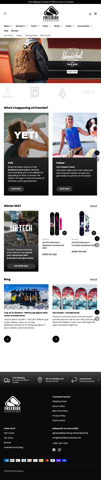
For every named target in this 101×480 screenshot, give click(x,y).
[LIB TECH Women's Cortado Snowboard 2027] (84, 223)
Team (19, 35)
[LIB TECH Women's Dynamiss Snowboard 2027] (55, 223)
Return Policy (58, 406)
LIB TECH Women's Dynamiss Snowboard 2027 (53, 245)
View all (93, 206)
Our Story (8, 35)
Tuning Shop (31, 35)
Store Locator (58, 420)
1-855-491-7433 (60, 443)
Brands (14, 30)
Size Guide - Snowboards (66, 312)
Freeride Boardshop (16, 471)
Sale (6, 30)
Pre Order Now (21, 266)
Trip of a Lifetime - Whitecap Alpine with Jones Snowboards (26, 314)
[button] (95, 13)
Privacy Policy (59, 415)
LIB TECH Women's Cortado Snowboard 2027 (84, 244)
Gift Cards (45, 35)
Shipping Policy (59, 401)
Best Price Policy (60, 411)
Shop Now (16, 189)
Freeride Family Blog (13, 447)
